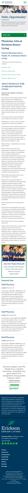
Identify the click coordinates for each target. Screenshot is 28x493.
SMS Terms (19, 483)
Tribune (3, 462)
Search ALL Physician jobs (8, 71)
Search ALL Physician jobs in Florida (10, 75)
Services (4, 464)
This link (3, 397)
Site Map (4, 466)
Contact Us (4, 452)
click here (20, 477)
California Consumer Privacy (12, 483)
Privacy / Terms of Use (18, 474)
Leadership (4, 457)
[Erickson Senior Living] (7, 2)
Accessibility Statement (10, 474)
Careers (3, 450)
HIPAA (7, 471)
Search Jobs (6, 35)
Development (5, 455)
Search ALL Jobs (5, 67)
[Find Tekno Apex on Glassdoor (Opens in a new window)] (14, 389)
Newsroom (4, 459)
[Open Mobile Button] (25, 2)
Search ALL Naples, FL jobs (8, 78)
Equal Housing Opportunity (14, 471)
